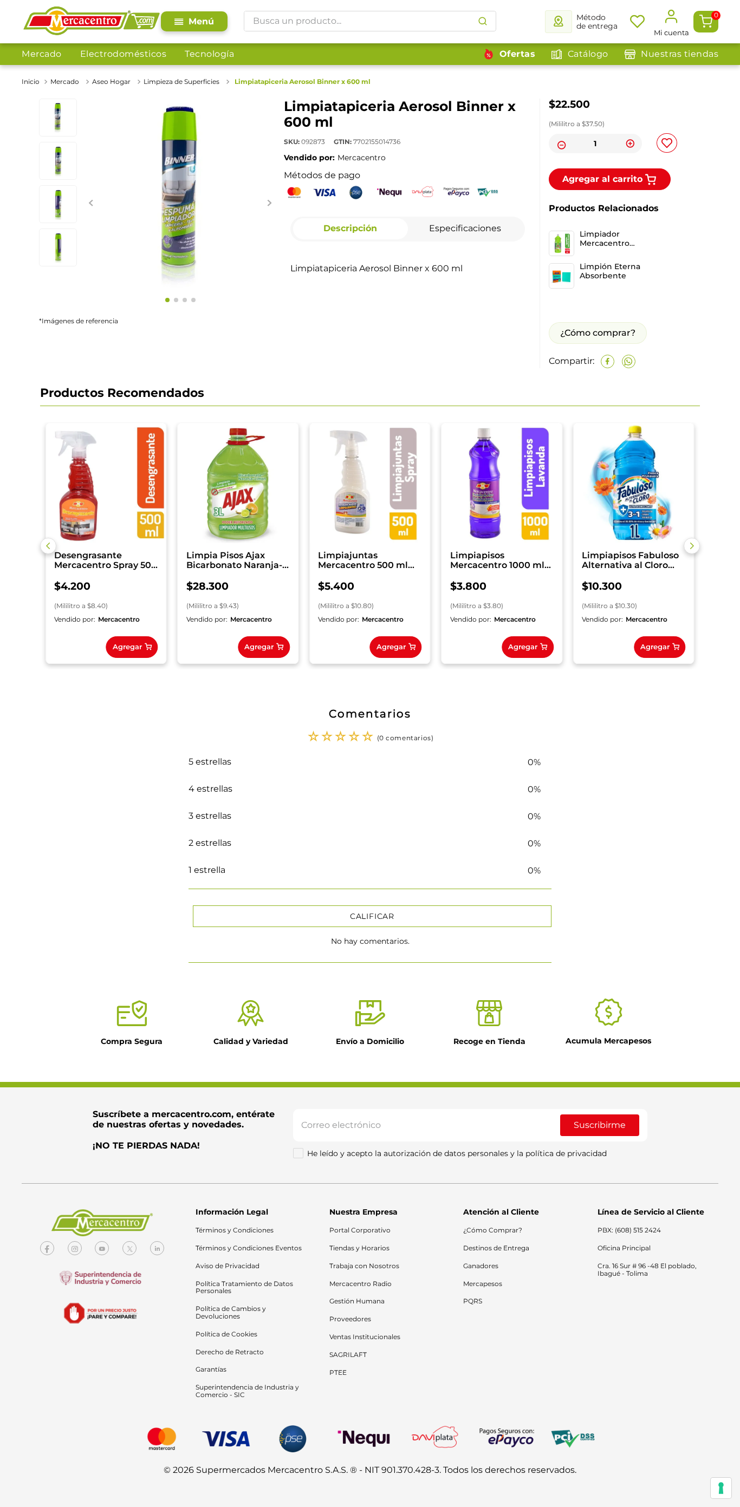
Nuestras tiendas (679, 54)
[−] (560, 143)
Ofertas (517, 54)
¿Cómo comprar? (597, 333)
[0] (706, 21)
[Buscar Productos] (483, 21)
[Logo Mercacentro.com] (91, 21)
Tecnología (209, 54)
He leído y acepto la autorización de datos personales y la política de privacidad (457, 1153)
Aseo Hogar (111, 81)
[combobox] (370, 21)
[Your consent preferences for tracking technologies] (721, 1488)
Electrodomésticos (123, 54)
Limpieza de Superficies (181, 81)
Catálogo (588, 54)
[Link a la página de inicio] (32, 82)
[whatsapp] (628, 361)
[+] (630, 143)
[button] (48, 546)
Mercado (42, 54)
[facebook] (607, 361)
